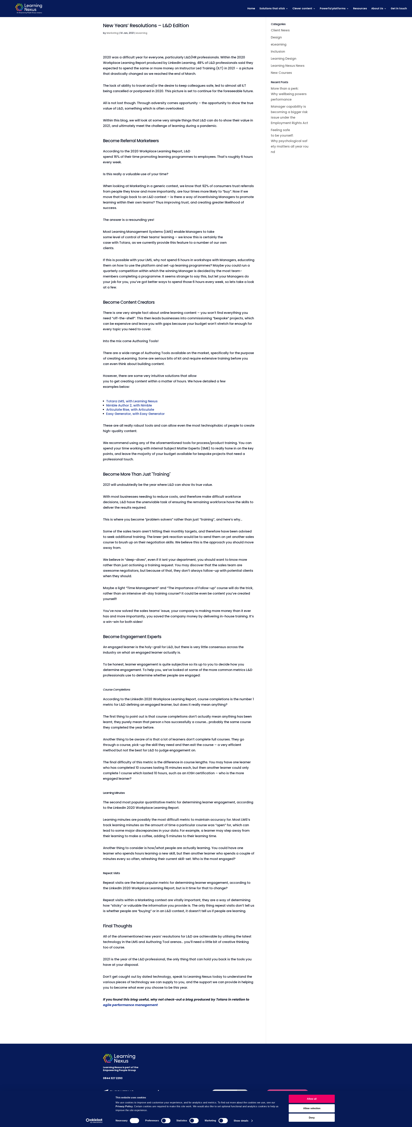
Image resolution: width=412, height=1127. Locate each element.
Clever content (302, 8)
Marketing (112, 33)
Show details (241, 1120)
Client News (280, 30)
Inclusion (278, 51)
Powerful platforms (333, 8)
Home (251, 8)
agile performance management (130, 1005)
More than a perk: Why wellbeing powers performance (289, 94)
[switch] (165, 1120)
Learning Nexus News (287, 65)
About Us (377, 8)
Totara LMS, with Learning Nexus (132, 401)
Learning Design (283, 58)
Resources (360, 8)
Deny (312, 1117)
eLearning (141, 33)
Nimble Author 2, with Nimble (129, 405)
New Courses (281, 72)
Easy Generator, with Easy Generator (135, 413)
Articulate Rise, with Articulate (130, 409)
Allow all (312, 1098)
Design (276, 37)
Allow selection (311, 1108)
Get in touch (399, 8)
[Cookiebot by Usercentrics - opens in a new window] (94, 1120)
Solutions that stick (272, 8)
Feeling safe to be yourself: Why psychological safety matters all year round (290, 141)
